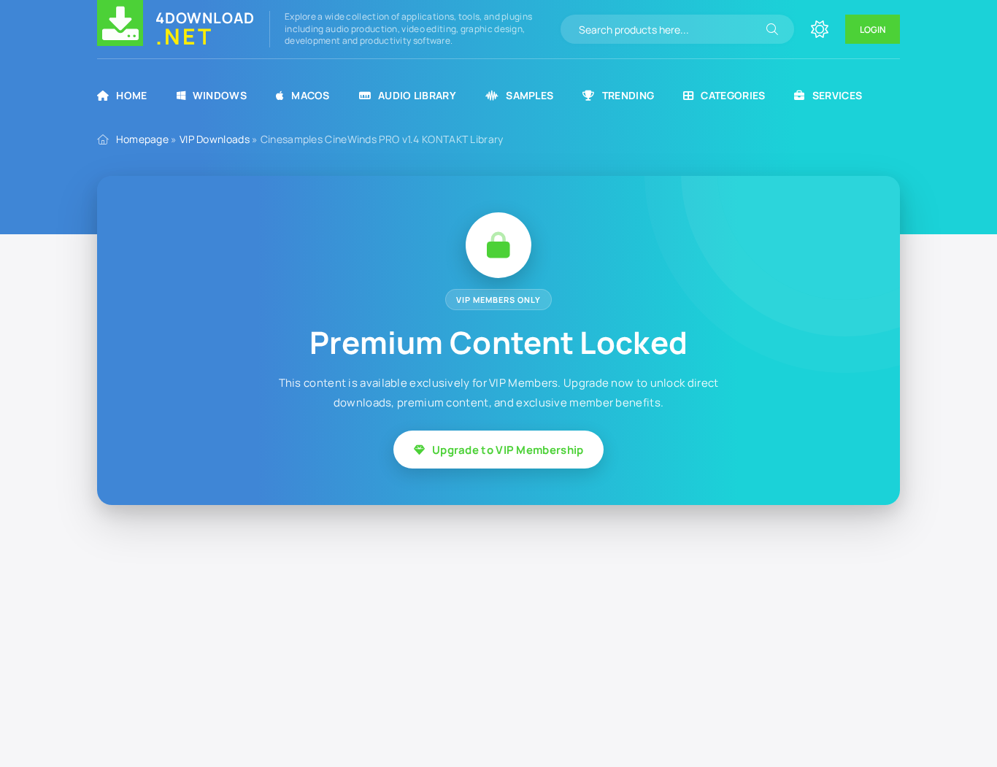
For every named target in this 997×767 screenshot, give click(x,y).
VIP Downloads (215, 139)
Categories (733, 95)
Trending (628, 95)
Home (131, 95)
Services (837, 95)
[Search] (772, 29)
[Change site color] (820, 29)
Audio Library (417, 95)
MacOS (310, 95)
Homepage (142, 139)
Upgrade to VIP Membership (508, 450)
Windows (220, 95)
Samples (529, 95)
